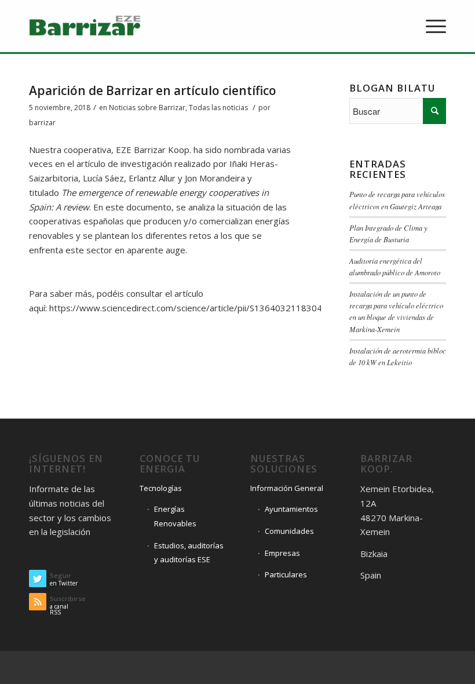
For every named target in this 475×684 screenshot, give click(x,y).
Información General (286, 488)
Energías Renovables (175, 516)
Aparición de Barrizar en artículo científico (152, 90)
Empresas (282, 553)
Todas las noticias (218, 107)
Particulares (286, 574)
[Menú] (430, 26)
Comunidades (289, 531)
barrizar (42, 123)
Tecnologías (161, 488)
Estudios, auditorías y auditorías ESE (189, 552)
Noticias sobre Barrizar (147, 107)
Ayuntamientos (291, 509)
